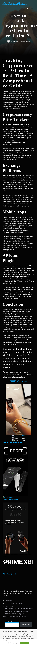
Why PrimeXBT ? (9, 574)
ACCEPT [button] (24, 643)
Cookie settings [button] (12, 643)
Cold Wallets (19, 603)
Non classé (9, 601)
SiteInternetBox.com (15, 4)
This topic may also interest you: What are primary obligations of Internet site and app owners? (17, 593)
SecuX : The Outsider (10, 499)
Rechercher (9, 621)
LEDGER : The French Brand (12, 442)
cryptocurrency (8, 606)
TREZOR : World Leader (18, 381)
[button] (27, 8)
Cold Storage (9, 603)
